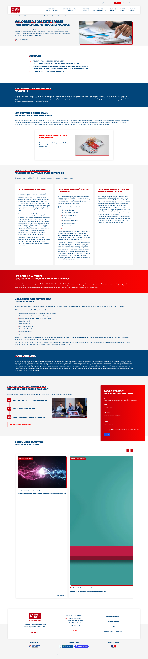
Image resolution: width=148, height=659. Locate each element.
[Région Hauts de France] (66, 646)
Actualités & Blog (132, 10)
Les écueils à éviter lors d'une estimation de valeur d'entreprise (60, 69)
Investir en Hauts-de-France (52, 10)
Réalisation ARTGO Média (90, 655)
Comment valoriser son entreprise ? (48, 71)
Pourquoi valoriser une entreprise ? (48, 61)
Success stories (113, 10)
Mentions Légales (56, 655)
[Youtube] (35, 633)
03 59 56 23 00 (75, 626)
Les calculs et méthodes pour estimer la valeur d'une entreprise (60, 66)
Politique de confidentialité (68, 655)
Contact (118, 3)
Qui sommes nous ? (106, 3)
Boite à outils (122, 10)
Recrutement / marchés (113, 631)
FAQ (113, 626)
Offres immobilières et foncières (70, 10)
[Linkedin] (32, 633)
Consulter (44, 153)
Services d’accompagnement (100, 10)
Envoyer (107, 434)
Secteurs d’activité (85, 10)
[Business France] (113, 646)
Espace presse (113, 621)
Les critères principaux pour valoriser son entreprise (56, 64)
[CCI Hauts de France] (81, 646)
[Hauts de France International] (34, 646)
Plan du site (79, 655)
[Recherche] (123, 3)
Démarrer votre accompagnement (20, 424)
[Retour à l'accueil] (15, 10)
